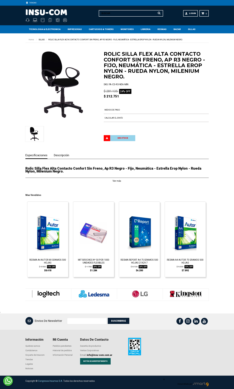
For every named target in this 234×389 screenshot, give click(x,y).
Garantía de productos (90, 346)
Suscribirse (118, 321)
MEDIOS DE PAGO (112, 110)
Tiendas (33, 3)
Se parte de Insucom (35, 355)
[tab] (34, 134)
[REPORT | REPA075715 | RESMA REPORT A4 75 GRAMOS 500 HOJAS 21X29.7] (139, 233)
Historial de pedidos (62, 350)
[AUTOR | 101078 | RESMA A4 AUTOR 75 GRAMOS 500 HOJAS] (185, 233)
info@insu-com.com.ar (99, 355)
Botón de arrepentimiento (95, 361)
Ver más (117, 181)
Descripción (61, 155)
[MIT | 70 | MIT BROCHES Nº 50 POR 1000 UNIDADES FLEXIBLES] (93, 233)
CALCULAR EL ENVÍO (114, 118)
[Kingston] (186, 294)
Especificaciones (36, 155)
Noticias (29, 368)
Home (31, 39)
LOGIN (192, 13)
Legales (29, 364)
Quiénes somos (32, 346)
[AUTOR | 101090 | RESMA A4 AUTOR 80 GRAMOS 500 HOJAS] (47, 233)
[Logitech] (48, 294)
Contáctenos (31, 350)
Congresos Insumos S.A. (50, 381)
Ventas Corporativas (89, 350)
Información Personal (63, 355)
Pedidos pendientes (62, 346)
